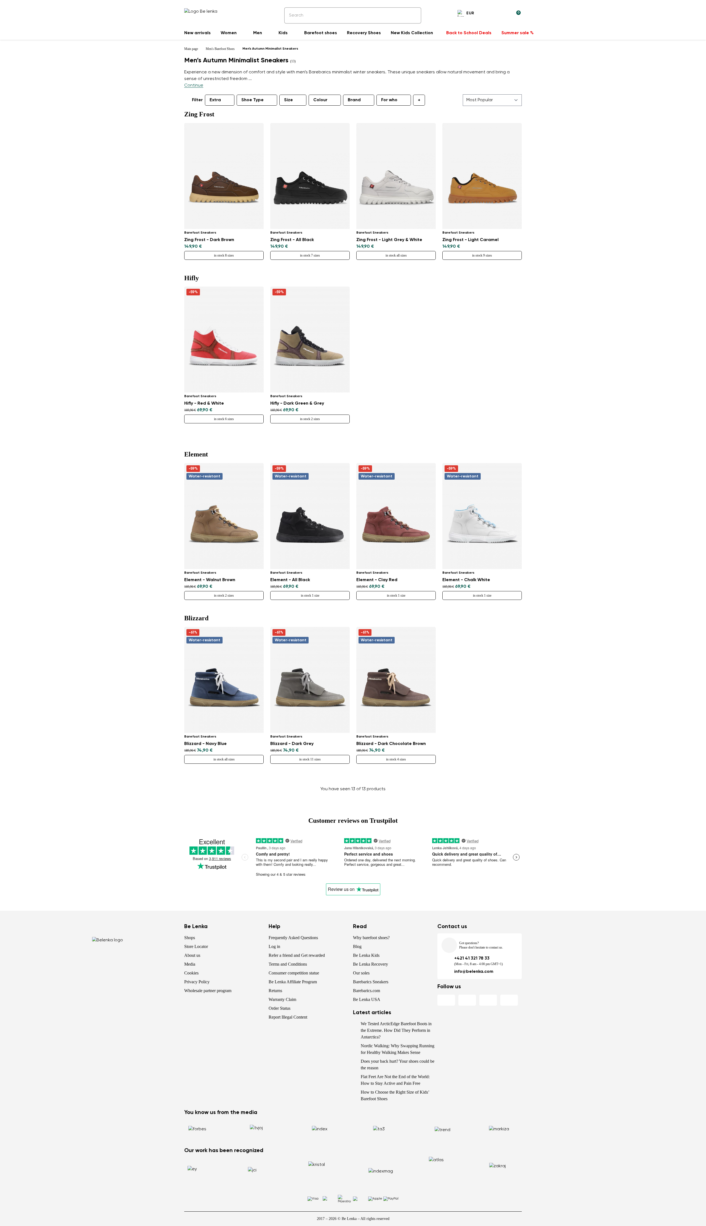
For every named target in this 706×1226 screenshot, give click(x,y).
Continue (193, 85)
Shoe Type (252, 100)
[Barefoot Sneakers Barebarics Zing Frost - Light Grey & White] (396, 176)
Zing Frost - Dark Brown (209, 240)
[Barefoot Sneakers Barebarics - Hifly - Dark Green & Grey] (310, 339)
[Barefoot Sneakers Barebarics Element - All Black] (310, 516)
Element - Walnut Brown (209, 580)
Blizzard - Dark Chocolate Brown (391, 744)
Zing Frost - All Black (292, 240)
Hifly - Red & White (204, 403)
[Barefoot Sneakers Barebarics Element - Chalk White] (482, 516)
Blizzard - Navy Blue (205, 744)
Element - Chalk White (466, 580)
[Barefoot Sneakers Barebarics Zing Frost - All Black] (310, 176)
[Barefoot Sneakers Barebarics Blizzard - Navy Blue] (224, 680)
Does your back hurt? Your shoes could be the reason (397, 1064)
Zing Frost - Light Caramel (470, 240)
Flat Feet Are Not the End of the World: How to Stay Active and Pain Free (395, 1080)
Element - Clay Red (376, 580)
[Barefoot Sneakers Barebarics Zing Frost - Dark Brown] (224, 176)
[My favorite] (489, 14)
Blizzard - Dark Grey (292, 744)
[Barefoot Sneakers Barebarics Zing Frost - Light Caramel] (482, 176)
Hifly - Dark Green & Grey (297, 403)
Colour (320, 100)
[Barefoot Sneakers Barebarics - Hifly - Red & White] (224, 339)
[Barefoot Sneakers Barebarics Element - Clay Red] (396, 516)
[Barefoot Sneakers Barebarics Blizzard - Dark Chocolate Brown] (396, 680)
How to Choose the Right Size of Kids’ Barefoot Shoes (395, 1095)
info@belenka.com (473, 971)
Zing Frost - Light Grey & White (389, 240)
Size (288, 100)
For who (389, 100)
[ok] (413, 15)
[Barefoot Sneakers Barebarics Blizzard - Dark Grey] (310, 680)
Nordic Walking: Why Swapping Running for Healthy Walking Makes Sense (397, 1049)
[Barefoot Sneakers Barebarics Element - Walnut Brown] (224, 516)
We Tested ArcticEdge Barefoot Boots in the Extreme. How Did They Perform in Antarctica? (396, 1030)
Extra (215, 100)
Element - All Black (290, 580)
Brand (354, 100)
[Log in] (503, 14)
